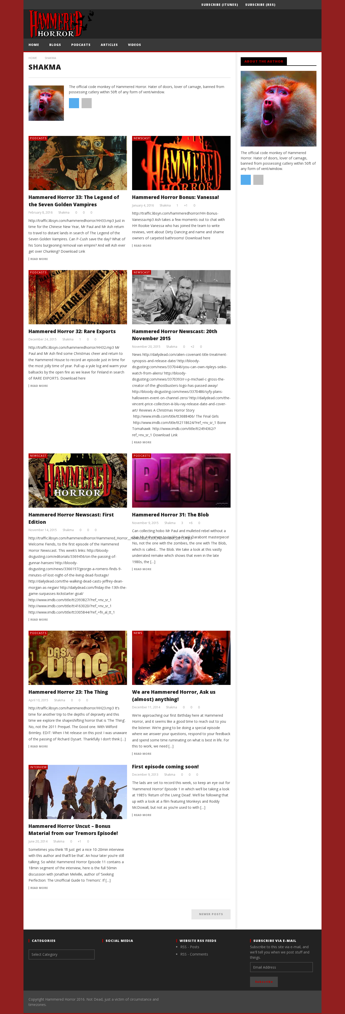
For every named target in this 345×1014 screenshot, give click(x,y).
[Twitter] (302, 4)
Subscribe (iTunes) (219, 5)
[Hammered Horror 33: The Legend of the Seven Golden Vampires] (78, 163)
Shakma (63, 213)
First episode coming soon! (165, 766)
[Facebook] (283, 4)
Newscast (142, 138)
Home (34, 45)
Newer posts (211, 914)
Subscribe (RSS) (260, 5)
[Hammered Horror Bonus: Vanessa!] (181, 163)
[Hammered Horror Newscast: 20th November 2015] (181, 297)
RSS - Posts (189, 946)
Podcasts (81, 45)
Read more (39, 258)
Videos (134, 45)
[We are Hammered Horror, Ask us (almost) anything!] (181, 658)
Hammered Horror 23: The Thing (68, 692)
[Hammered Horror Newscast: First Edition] (78, 480)
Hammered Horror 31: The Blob (170, 514)
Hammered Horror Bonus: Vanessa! (175, 197)
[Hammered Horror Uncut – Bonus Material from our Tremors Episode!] (78, 792)
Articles (109, 45)
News (138, 633)
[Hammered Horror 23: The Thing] (78, 658)
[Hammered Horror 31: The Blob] (181, 480)
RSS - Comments (194, 954)
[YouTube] (293, 4)
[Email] (311, 4)
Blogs (55, 45)
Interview (38, 767)
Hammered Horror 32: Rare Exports (72, 331)
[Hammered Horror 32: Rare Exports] (78, 297)
